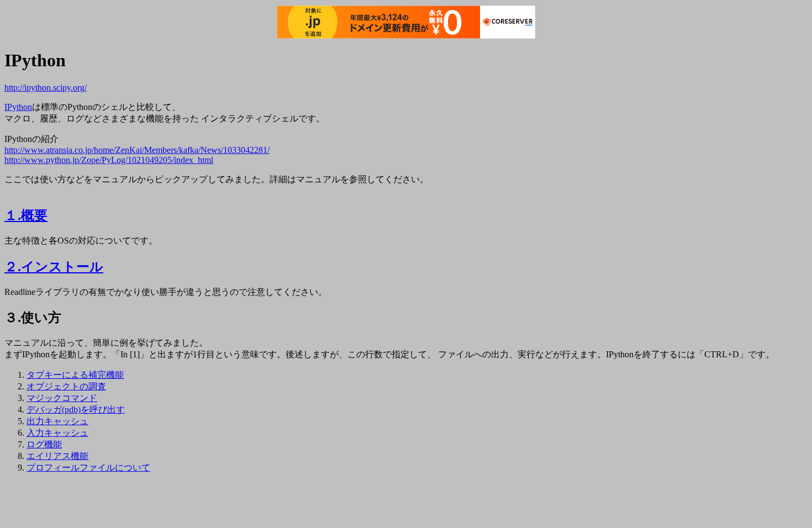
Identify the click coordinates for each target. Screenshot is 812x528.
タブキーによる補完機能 (75, 374)
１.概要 (26, 215)
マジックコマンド (62, 398)
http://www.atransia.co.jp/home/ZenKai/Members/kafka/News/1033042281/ (137, 150)
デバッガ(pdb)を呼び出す (76, 409)
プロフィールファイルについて (88, 467)
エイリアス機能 (57, 456)
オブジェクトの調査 (66, 386)
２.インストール (53, 267)
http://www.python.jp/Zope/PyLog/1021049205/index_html (108, 160)
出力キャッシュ (57, 421)
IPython (18, 107)
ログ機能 (44, 444)
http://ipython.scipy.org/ (45, 87)
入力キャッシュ (57, 432)
